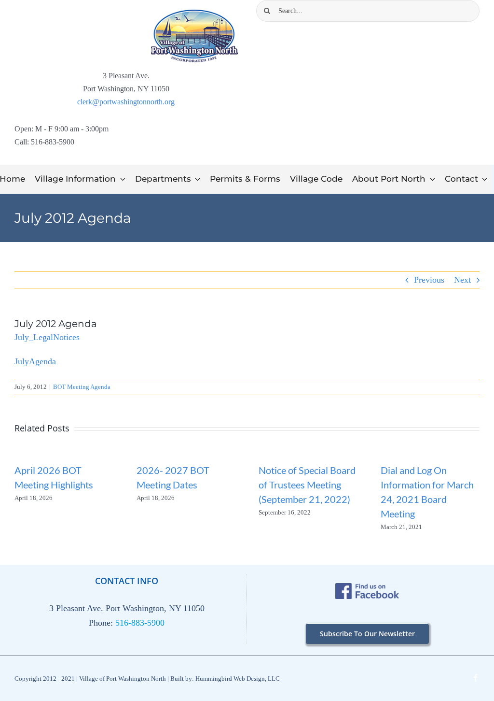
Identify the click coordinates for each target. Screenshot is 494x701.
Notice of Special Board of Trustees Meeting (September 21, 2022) (307, 484)
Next (462, 280)
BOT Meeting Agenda (81, 386)
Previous (429, 280)
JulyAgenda (35, 361)
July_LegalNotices (47, 337)
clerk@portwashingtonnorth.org (126, 102)
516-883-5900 (140, 623)
